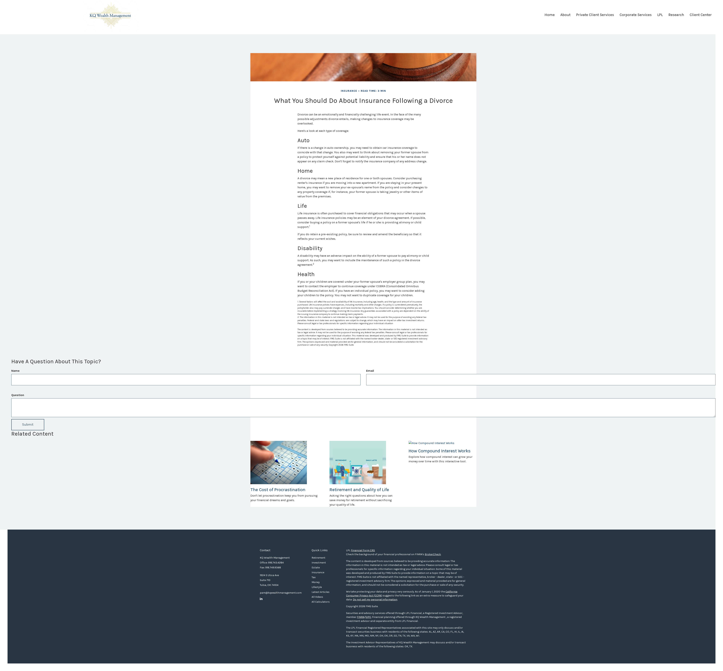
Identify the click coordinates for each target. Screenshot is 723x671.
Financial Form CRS (363, 550)
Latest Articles (320, 592)
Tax (314, 577)
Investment (319, 562)
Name (15, 371)
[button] (565, 16)
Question (17, 395)
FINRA (360, 617)
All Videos (317, 596)
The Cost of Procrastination (277, 489)
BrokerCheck (433, 554)
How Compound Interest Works (440, 450)
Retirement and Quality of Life (359, 489)
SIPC (368, 617)
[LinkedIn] (261, 599)
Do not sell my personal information (375, 599)
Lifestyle (317, 587)
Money (316, 582)
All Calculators (321, 601)
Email (370, 371)
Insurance (318, 572)
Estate (316, 567)
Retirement (318, 557)
